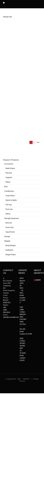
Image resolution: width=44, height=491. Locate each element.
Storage (7, 236)
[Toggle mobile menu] (40, 4)
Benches (9, 223)
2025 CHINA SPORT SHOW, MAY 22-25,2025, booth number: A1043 (22, 349)
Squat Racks (10, 232)
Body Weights (11, 245)
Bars (6, 186)
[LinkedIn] (4, 331)
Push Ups (9, 209)
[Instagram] (6, 325)
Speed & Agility (11, 200)
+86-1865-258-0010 (6, 310)
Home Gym (10, 227)
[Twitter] (4, 325)
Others (8, 182)
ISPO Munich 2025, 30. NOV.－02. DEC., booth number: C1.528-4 (22, 290)
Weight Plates (11, 254)
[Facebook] (4, 328)
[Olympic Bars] (12, 34)
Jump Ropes (10, 195)
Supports (9, 177)
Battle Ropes (10, 168)
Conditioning (9, 191)
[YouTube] (6, 328)
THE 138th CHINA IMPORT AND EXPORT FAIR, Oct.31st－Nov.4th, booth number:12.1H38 (22, 320)
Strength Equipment (11, 218)
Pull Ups (9, 205)
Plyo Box (9, 173)
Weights (7, 241)
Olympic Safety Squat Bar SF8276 (30, 94)
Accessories (8, 164)
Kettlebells (9, 250)
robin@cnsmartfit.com (11, 317)
